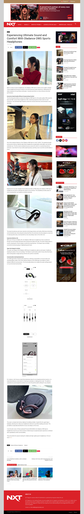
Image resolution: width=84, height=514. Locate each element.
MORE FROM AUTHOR (22, 464)
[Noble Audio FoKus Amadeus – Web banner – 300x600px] (66, 281)
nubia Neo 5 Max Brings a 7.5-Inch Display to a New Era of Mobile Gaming (70, 188)
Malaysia (75, 512)
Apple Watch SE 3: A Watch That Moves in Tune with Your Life (70, 77)
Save (39, 47)
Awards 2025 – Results (65, 24)
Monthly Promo (36, 24)
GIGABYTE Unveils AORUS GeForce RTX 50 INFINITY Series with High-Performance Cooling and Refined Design (70, 232)
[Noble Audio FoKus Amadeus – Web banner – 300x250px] (66, 177)
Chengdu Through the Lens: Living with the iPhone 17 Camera (70, 69)
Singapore (71, 512)
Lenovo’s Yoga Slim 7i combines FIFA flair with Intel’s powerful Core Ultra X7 (30, 480)
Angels (26, 24)
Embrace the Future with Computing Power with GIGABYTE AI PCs (42, 459)
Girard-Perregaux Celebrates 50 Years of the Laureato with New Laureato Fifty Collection (70, 223)
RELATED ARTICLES (12, 464)
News (19, 24)
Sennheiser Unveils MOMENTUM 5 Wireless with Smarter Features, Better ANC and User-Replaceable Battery (70, 214)
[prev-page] (8, 484)
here (11, 437)
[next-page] (10, 484)
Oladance (25, 445)
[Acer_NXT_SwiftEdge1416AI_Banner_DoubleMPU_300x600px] (66, 131)
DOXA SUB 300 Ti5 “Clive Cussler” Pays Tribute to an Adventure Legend (70, 196)
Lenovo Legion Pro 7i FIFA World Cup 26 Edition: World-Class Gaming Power (14, 480)
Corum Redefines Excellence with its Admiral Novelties (16, 459)
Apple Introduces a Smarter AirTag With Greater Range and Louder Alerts (70, 85)
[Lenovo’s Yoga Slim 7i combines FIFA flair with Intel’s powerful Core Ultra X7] (30, 472)
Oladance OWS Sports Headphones (17, 445)
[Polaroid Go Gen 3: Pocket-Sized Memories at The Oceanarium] (45, 472)
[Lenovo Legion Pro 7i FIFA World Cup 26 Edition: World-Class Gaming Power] (14, 472)
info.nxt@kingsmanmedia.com (37, 507)
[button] (75, 24)
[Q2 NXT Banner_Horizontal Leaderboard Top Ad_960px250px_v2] (42, 20)
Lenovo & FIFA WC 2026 (50, 24)
